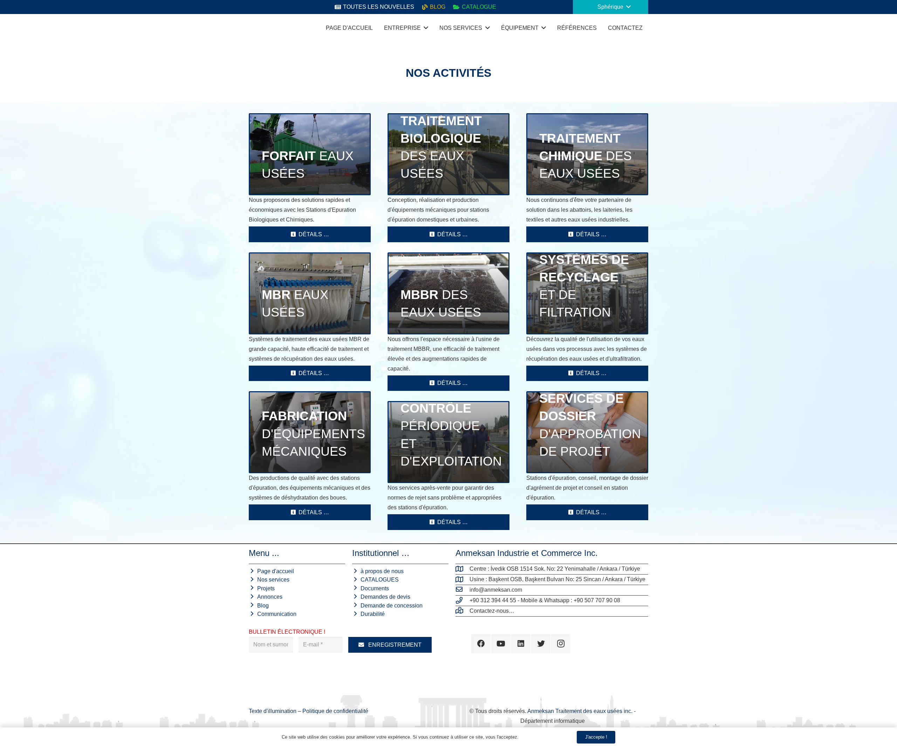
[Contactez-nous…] (463, 611)
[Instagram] (560, 643)
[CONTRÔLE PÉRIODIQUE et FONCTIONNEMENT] (448, 442)
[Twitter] (540, 643)
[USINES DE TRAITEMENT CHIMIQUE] (587, 154)
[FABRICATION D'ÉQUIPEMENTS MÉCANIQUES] (310, 432)
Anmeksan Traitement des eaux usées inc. (579, 711)
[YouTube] (501, 643)
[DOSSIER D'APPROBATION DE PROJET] (587, 432)
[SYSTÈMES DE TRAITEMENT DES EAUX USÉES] (310, 154)
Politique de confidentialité (335, 711)
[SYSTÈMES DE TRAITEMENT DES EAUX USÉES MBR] (310, 293)
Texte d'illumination (273, 711)
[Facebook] (481, 643)
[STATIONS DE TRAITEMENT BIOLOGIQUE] (448, 154)
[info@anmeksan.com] (463, 590)
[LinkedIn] (520, 643)
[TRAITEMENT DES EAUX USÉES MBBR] (448, 293)
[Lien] (257, 28)
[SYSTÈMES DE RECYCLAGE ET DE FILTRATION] (587, 293)
